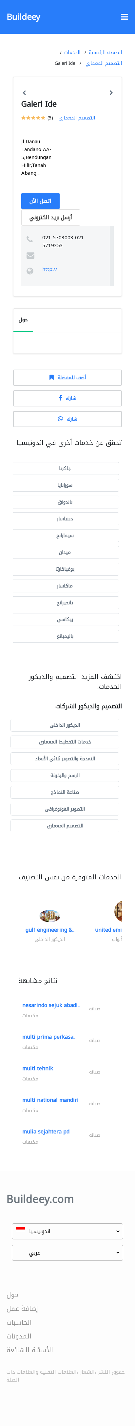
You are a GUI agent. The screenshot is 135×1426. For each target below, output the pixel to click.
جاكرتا (65, 468)
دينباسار (65, 518)
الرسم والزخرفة (65, 775)
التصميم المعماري (104, 63)
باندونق (65, 502)
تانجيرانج (65, 602)
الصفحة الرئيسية (105, 52)
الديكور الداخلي (65, 725)
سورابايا (64, 485)
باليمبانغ (65, 636)
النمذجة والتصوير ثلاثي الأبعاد (65, 758)
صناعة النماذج (65, 792)
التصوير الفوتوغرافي (65, 809)
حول (13, 1294)
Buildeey (23, 17)
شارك (71, 398)
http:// (49, 269)
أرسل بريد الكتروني (50, 217)
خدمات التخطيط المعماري (65, 742)
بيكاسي (65, 619)
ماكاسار (65, 586)
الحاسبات (19, 1322)
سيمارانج (65, 535)
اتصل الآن (40, 201)
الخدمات (72, 52)
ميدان (65, 552)
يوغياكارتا (64, 569)
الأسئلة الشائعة (30, 1350)
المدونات (19, 1336)
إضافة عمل (22, 1308)
